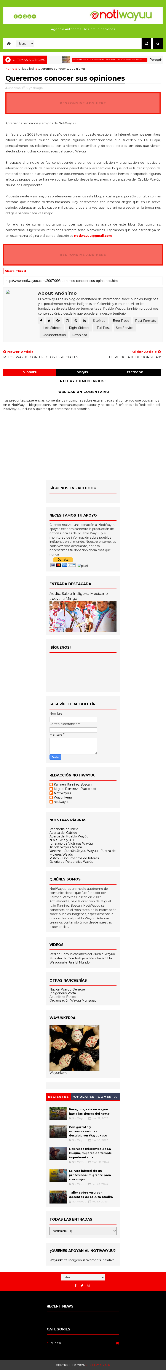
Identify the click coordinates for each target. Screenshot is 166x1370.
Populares (83, 1097)
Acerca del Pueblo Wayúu (68, 836)
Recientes (58, 1097)
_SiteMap (98, 321)
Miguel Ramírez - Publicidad (75, 789)
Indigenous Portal (63, 993)
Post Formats (145, 321)
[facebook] (76, 1286)
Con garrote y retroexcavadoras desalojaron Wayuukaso (88, 1131)
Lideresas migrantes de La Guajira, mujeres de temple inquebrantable (90, 1153)
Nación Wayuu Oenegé (67, 989)
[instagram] (88, 1286)
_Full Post (102, 328)
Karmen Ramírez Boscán (73, 784)
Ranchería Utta (100, 958)
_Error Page (120, 321)
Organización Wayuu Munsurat (72, 1000)
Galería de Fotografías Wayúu (71, 862)
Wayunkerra (63, 797)
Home (9, 68)
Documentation (54, 335)
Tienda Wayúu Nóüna (65, 847)
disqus (82, 372)
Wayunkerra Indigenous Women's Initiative (82, 1260)
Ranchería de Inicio (63, 829)
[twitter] (82, 1286)
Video (56, 1343)
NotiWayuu (62, 793)
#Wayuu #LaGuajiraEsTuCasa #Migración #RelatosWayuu (97, 59)
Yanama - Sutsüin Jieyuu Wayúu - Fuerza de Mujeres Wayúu (82, 852)
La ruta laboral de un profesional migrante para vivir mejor (90, 1175)
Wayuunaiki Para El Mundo (69, 962)
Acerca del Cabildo (63, 833)
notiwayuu (62, 802)
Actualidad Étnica (62, 997)
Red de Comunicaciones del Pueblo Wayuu (82, 954)
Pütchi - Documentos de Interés (74, 858)
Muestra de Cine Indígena (69, 958)
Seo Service (125, 328)
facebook (135, 372)
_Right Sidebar (78, 328)
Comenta (107, 1097)
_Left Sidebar (52, 328)
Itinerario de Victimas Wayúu (71, 843)
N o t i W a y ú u (61, 840)
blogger (30, 372)
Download (79, 335)
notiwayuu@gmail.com (93, 236)
